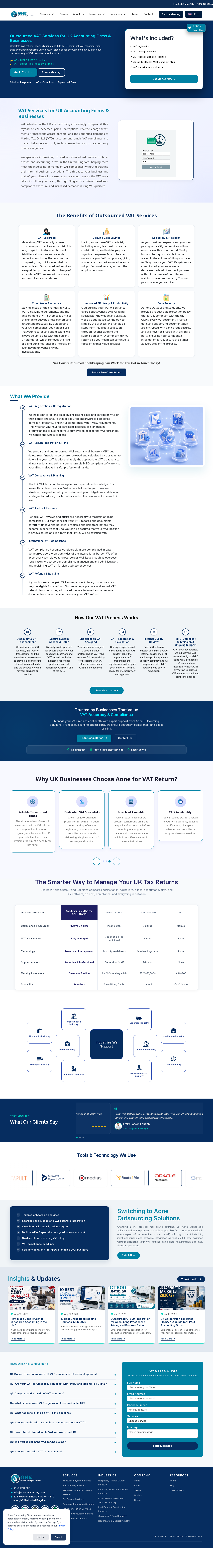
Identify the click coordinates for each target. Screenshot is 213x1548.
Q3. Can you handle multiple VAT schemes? (37, 1393)
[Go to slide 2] (106, 861)
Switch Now (128, 1255)
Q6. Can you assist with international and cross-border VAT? (48, 1422)
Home (137, 1480)
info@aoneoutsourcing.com (29, 1492)
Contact (148, 14)
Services (132, 1416)
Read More (17, 1338)
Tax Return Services (73, 1499)
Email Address (136, 1394)
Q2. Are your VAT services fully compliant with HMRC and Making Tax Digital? (58, 1383)
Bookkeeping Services (74, 1485)
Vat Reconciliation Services (77, 1508)
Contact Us (125, 738)
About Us (78, 14)
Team (135, 14)
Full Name (133, 1382)
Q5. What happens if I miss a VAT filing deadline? (40, 1412)
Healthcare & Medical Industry (114, 1520)
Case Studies (177, 1490)
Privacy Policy (176, 1536)
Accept (58, 1537)
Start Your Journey (106, 690)
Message (132, 1427)
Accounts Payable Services (77, 1480)
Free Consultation (92, 738)
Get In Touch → (23, 72)
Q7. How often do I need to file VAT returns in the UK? (43, 1432)
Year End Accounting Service (78, 1513)
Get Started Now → (164, 78)
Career (64, 14)
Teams (137, 1490)
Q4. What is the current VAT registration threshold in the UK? (47, 1403)
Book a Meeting (171, 14)
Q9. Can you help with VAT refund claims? (36, 1451)
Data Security (161, 1536)
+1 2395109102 (22, 1488)
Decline (41, 1537)
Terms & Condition (193, 1536)
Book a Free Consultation (106, 372)
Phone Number (137, 1405)
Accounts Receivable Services (78, 1504)
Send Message (162, 1445)
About (137, 1485)
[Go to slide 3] (109, 861)
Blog (172, 1485)
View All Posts (189, 1279)
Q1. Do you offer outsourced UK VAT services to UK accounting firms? (53, 1374)
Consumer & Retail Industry (112, 1516)
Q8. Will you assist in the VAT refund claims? (38, 1441)
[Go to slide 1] (103, 861)
